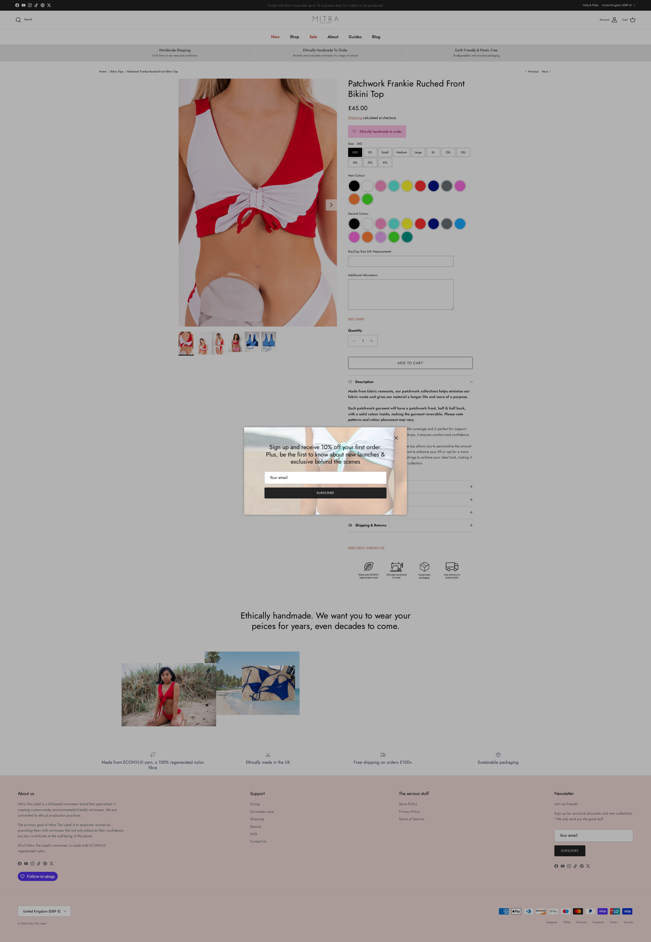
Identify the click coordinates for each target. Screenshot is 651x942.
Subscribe (325, 493)
